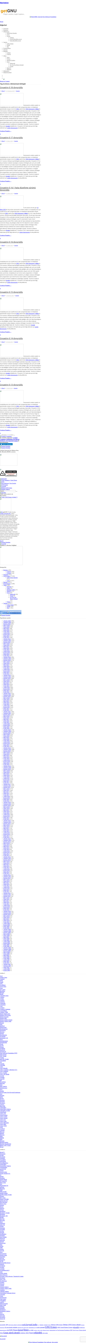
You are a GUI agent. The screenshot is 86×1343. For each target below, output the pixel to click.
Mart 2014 (6, 846)
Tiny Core (2, 1279)
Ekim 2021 (6, 708)
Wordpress (3, 1309)
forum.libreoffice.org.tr (16, 39)
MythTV (2, 1152)
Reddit (2, 1217)
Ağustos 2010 (7, 911)
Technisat (2, 1278)
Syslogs (2, 1267)
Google (2, 1076)
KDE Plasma (13, 1330)
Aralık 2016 (6, 796)
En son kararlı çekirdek (11, 1327)
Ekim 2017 (6, 781)
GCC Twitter (3, 1072)
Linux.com (3, 1113)
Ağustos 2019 (7, 748)
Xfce (1, 1312)
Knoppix (2, 1100)
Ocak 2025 (6, 649)
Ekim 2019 (6, 745)
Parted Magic (3, 1179)
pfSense (2, 1187)
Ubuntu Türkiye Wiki (5, 1288)
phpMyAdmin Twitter (6, 1194)
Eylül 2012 (6, 873)
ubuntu (77, 1330)
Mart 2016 (6, 810)
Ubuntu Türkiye (4, 1287)
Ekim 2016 (6, 799)
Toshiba (2, 1282)
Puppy (1, 1206)
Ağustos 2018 (7, 766)
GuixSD (2, 1079)
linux (26, 1329)
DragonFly (3, 1030)
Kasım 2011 (6, 888)
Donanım (5, 30)
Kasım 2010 (6, 907)
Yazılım (5, 42)
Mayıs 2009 (6, 934)
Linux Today (3, 1125)
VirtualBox (3, 1300)
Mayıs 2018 (6, 770)
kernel (20, 1330)
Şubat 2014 (6, 848)
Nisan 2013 (6, 863)
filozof (3, 91)
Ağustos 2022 (7, 693)
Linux (8, 34)
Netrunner (2, 1154)
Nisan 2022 (6, 699)
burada (8, 126)
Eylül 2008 (6, 946)
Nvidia (2, 1155)
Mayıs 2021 (6, 716)
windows (22, 1333)
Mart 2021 (6, 719)
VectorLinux (3, 1297)
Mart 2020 (6, 737)
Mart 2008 (6, 955)
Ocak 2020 (6, 740)
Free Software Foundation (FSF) (8, 1053)
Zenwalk (2, 1315)
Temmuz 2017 (7, 785)
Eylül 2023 (6, 674)
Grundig (2, 1077)
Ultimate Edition (4, 1291)
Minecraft (12, 63)
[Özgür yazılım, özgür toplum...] (12, 15)
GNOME (2, 1065)
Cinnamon (3, 1004)
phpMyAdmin (4, 1193)
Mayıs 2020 (6, 734)
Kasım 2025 (6, 634)
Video (4, 55)
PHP (1, 1190)
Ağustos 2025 (7, 639)
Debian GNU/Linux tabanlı (72, 1325)
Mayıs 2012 (6, 879)
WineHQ (2, 1308)
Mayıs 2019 (6, 752)
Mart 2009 (6, 937)
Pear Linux (3, 1182)
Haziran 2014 (7, 841)
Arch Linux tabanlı (12, 1324)
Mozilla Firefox (4, 1142)
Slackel (2, 1241)
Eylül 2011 (6, 891)
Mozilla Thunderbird (5, 1144)
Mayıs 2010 (6, 916)
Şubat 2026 (6, 630)
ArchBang (3, 985)
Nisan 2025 (6, 645)
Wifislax (2, 1306)
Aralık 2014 (6, 832)
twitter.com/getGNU (5, 513)
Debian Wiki (3, 1018)
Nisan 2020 (6, 736)
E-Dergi (9, 54)
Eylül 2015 (6, 819)
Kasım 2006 (6, 970)
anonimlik (2, 1324)
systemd (2, 1269)
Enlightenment (4, 1041)
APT (1, 983)
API (7, 1325)
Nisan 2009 (6, 935)
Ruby (1, 1222)
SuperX (2, 1264)
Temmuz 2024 (7, 658)
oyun (39, 1330)
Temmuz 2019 (7, 749)
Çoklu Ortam (10, 43)
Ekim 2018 (6, 763)
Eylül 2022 (6, 692)
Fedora (2, 1047)
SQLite (2, 1258)
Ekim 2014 (6, 835)
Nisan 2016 (6, 808)
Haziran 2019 (7, 751)
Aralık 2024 (6, 651)
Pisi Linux (2, 1197)
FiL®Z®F (3, 1339)
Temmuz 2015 (7, 822)
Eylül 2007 (6, 963)
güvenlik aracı (82, 1327)
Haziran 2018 (7, 769)
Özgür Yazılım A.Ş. (5, 1173)
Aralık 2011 (6, 887)
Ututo (1, 1296)
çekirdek (37, 1332)
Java (1, 1089)
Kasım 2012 (6, 870)
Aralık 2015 (6, 814)
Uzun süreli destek (11, 1332)
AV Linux (2, 989)
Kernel (2, 1098)
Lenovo (2, 1104)
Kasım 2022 (6, 689)
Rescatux (2, 1220)
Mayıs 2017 (6, 789)
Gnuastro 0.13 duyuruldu (11, 385)
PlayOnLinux (3, 1202)
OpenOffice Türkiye (5, 1166)
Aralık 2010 (6, 905)
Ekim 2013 (6, 854)
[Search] (16, 491)
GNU (17, 109)
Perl (1, 1184)
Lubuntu (2, 1130)
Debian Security (4, 1017)
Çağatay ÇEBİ (4, 1012)
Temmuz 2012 (7, 876)
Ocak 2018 (6, 776)
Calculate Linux (4, 995)
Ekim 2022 (6, 690)
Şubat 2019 (6, 757)
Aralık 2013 (6, 851)
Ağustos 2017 (7, 784)
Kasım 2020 (6, 725)
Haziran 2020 (7, 733)
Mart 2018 (6, 773)
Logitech (2, 1128)
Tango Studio (3, 1273)
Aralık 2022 (6, 687)
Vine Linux (3, 1299)
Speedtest (2, 1256)
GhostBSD (3, 1060)
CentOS (2, 1000)
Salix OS (2, 1225)
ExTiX (2, 1045)
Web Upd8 (3, 1305)
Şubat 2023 (6, 684)
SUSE (1, 1261)
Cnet (1, 1006)
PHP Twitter (3, 1191)
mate (32, 1330)
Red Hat (2, 1219)
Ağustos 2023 (7, 675)
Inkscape (2, 1083)
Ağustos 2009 (7, 929)
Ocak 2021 (6, 722)
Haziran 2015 (7, 823)
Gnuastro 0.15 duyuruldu (11, 292)
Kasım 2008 (6, 943)
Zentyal (2, 1314)
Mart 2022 (6, 701)
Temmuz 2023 (7, 677)
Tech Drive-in (3, 1275)
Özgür (31, 1333)
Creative (2, 1007)
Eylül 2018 (6, 764)
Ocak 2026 (6, 631)
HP (1, 1080)
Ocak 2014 (6, 849)
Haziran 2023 (7, 678)
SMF (1, 1247)
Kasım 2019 (6, 743)
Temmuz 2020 (7, 731)
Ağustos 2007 (7, 964)
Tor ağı (74, 1330)
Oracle (2, 1170)
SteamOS (2, 1259)
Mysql (1, 1147)
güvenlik (76, 1327)
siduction (2, 1240)
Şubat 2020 (6, 739)
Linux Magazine (4, 1122)
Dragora (2, 1032)
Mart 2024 (6, 664)
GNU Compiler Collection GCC (8, 1069)
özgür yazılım (45, 1333)
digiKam (2, 1026)
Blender (2, 992)
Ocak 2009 (6, 940)
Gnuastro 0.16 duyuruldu (11, 242)
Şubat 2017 (6, 793)
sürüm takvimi (52, 1330)
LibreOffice (3, 1107)
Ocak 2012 (6, 885)
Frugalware (3, 1051)
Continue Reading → (5, 131)
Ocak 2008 (6, 958)
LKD (1, 1127)
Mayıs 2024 (6, 661)
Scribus (2, 1231)
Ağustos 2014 (7, 838)
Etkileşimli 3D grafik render (23, 1327)
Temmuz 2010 (7, 913)
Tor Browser (3, 1281)
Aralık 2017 (6, 778)
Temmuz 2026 (7, 622)
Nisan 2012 (6, 881)
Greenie (2, 1063)
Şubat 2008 (6, 956)
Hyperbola (3, 1082)
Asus (1, 988)
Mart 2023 (6, 683)
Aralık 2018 (6, 760)
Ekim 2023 (6, 672)
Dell (1, 1024)
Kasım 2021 (6, 707)
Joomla (2, 1091)
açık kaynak (19, 1324)
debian (49, 1324)
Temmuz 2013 (7, 858)
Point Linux (3, 1203)
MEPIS (2, 1138)
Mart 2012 (6, 882)
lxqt (30, 1330)
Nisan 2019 (6, 754)
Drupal (2, 1033)
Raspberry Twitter (5, 1213)
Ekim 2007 (6, 961)
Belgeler (5, 51)
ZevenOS (2, 1317)
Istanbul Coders (11, 60)
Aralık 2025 (6, 633)
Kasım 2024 (6, 652)
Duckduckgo (3, 1035)
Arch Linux (3, 986)
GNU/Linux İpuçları (12, 33)
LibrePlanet (3, 1112)
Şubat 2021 (6, 720)
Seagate (2, 1232)
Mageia (2, 1133)
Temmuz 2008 (7, 949)
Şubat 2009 (6, 938)
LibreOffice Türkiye (5, 1109)
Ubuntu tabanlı (82, 1330)
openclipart (3, 1161)
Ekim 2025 (6, 636)
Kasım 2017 (6, 779)
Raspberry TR (4, 1216)
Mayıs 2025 (6, 643)
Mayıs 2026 (6, 625)
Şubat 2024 (6, 666)
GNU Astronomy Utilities (32, 109)
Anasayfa (5, 28)
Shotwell (2, 1238)
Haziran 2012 (7, 878)
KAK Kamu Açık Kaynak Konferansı (10, 1092)
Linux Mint (3, 1124)
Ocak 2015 (6, 831)
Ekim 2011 (6, 890)
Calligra (2, 997)
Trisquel (2, 1284)
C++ (38, 1324)
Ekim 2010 (6, 908)
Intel (1, 1085)
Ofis (8, 46)
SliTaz (1, 1246)
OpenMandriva (4, 1163)
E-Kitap (9, 52)
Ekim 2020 (6, 726)
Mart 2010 (6, 919)
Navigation (4, 3)
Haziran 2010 (7, 914)
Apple (1, 982)
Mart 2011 (6, 900)
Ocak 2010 (6, 922)
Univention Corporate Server (7, 1293)
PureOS (2, 1208)
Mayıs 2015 (6, 825)
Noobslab (2, 1157)
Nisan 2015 (6, 826)
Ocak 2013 (6, 867)
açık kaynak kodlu (29, 1324)
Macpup (2, 1132)
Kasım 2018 (6, 761)
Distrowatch (3, 1027)
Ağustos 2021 (7, 711)
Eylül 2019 (6, 746)
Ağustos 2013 (7, 857)
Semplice (2, 1235)
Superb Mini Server (5, 1262)
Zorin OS (2, 1318)
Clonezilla (2, 1003)
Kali (1, 1094)
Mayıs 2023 (6, 680)
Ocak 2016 (6, 813)
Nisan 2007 (6, 967)
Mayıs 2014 (6, 843)
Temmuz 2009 (7, 931)
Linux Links (3, 1121)
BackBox (2, 991)
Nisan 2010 (6, 917)
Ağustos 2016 (7, 802)
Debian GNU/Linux (5, 1015)
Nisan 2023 (6, 681)
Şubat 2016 (6, 811)
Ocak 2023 (6, 686)
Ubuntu (2, 1285)
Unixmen (2, 1294)
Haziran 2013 (7, 860)
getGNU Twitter (4, 1059)
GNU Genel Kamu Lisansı (65, 1327)
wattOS (2, 1302)
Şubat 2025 (6, 648)
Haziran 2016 (7, 805)
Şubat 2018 (6, 775)
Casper (2, 998)
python (41, 1330)
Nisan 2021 (6, 717)
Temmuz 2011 (7, 894)
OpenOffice (3, 1164)
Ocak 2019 (6, 758)
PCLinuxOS (3, 1181)
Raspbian (2, 1214)
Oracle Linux (3, 1172)
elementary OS (4, 1038)
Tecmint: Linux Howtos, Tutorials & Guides (11, 1276)
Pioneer (2, 1196)
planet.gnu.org (4, 1200)
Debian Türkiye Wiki (5, 1021)
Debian (12, 37)
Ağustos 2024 (7, 657)
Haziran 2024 (7, 660)
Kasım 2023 (6, 671)
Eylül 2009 (6, 928)
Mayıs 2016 (6, 807)
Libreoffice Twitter (5, 1110)
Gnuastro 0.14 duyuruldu (11, 338)
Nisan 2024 (6, 663)
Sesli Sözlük (3, 1237)
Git (1, 1062)
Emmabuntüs (3, 1042)
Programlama (7, 48)
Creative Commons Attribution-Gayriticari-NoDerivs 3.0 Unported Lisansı (10, 439)
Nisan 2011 (6, 899)
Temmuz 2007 (7, 966)
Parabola (2, 1178)
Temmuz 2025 (7, 640)
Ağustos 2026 (7, 621)
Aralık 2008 (6, 941)
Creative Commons (5, 1009)
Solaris (2, 1249)
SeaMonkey (3, 1234)
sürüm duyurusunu (12, 128)
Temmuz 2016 (7, 804)
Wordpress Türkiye (5, 1311)
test (56, 1330)
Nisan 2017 (6, 790)
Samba (2, 1226)
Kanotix (2, 1095)
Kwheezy (2, 1103)
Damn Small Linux (5, 1013)
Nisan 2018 (6, 772)
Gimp (8, 57)
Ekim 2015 (6, 817)
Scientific (2, 1229)
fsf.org (1, 541)
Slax (1, 1244)
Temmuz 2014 (7, 840)
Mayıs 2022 (6, 698)
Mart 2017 (6, 792)
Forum (8, 36)
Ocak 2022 (6, 704)
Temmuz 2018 (7, 767)
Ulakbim (2, 1290)
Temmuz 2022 (7, 695)
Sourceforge (3, 1253)
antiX (1, 980)
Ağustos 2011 (7, 893)
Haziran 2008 (7, 950)
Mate (1, 1136)
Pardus (2, 1176)
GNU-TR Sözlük (4, 1074)
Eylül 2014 (6, 837)
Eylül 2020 (6, 728)
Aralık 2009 (6, 923)
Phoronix (2, 1188)
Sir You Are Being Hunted (17, 65)
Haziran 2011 (6, 896)
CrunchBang (3, 1010)
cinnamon (46, 1324)
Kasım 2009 (6, 925)
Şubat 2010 (6, 920)
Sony (1, 1252)
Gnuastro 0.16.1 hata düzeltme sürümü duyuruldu (18, 189)
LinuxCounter (3, 1115)
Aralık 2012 (6, 869)
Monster (2, 1141)
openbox (35, 1330)
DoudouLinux (4, 1029)
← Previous (3, 434)
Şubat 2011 (6, 902)
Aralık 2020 (6, 723)
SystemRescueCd (4, 1270)
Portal (11, 66)
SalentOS (2, 1223)
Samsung (2, 1228)
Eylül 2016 (6, 801)
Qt (0, 1175)
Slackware (3, 1243)
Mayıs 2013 (6, 861)
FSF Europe (3, 1054)
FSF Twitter (3, 1056)
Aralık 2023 (6, 669)
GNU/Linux (6, 31)
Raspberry (2, 1211)
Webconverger (4, 1303)
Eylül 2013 (6, 855)
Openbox (2, 1158)
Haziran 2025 (7, 642)
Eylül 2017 (6, 782)
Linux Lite (3, 1119)
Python (8, 59)
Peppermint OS (4, 1185)
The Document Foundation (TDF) (64, 1330)
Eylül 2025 (6, 637)
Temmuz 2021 (7, 713)
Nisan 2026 (6, 627)
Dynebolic (3, 1036)
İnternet (5, 49)
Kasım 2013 (6, 852)
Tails (1, 1272)
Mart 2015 (6, 828)
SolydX (2, 1250)
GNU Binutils (3, 1068)
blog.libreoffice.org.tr (15, 40)
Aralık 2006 (6, 969)
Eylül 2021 (6, 710)
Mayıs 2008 (6, 952)
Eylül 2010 (6, 910)
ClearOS (2, 1001)
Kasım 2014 (6, 834)
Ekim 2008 (6, 944)
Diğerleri (9, 69)
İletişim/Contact (7, 72)
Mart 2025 (6, 646)
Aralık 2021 (6, 705)
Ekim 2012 (6, 872)
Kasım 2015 (6, 816)
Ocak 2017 (6, 795)
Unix (1, 1333)
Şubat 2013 (6, 866)
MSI (1, 1139)
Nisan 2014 (6, 845)
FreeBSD (2, 1048)
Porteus (2, 1205)
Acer (1, 976)
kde (8, 1330)
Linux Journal (3, 1118)
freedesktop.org (32, 1327)
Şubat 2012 (6, 884)
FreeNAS (2, 1050)
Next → (13, 434)
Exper (1, 1044)
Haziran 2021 (7, 714)
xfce (27, 1333)
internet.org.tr (3, 1088)
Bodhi (1, 994)
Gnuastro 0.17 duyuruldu (11, 137)
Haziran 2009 (7, 932)
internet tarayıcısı (3, 1330)
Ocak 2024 (6, 667)
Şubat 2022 (6, 702)
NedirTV (9, 68)
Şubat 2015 (6, 829)
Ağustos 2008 (7, 947)
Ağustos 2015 (7, 820)
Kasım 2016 (6, 798)
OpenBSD (3, 1160)
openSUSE (3, 1169)
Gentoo (2, 1057)
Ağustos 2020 (7, 730)
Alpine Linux (3, 977)
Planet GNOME (4, 1199)
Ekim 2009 (6, 926)
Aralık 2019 (6, 742)
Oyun (8, 62)
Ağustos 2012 (7, 875)
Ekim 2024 (6, 654)
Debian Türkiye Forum (6, 1020)
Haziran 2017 (7, 787)
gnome (42, 1327)
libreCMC (2, 1106)
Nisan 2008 (6, 953)
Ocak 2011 (6, 904)
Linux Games (3, 1116)
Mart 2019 (6, 755)
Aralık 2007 (6, 960)
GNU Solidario (4, 1071)
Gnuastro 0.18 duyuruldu (11, 87)
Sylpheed (2, 1266)
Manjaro (2, 1135)
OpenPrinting (3, 1167)
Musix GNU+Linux (5, 1145)
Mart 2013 (6, 864)
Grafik (8, 45)
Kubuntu (2, 1101)
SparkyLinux (3, 1255)
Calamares (41, 1324)
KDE (1, 1097)
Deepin (2, 1023)
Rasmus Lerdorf (46, 1330)
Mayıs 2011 (6, 897)
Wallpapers (6, 71)
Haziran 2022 (7, 696)
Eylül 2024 (6, 655)
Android (2, 979)
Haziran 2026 (7, 624)
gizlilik (38, 1327)
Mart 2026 (6, 628)
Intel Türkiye (3, 1086)
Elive (1, 1039)
